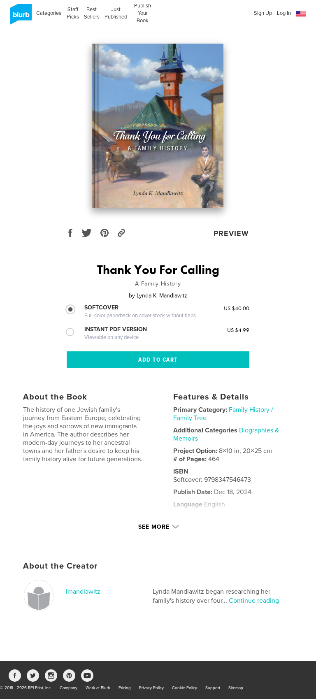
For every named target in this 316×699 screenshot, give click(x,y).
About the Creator (60, 566)
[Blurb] (19, 17)
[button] (301, 14)
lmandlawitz (83, 592)
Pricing (124, 687)
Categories (48, 13)
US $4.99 (238, 330)
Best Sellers (92, 13)
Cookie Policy (184, 687)
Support (212, 687)
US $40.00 (236, 308)
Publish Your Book (142, 13)
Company (68, 687)
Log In (284, 13)
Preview (231, 233)
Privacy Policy (151, 687)
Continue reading (254, 601)
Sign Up (263, 13)
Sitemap (235, 687)
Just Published (116, 13)
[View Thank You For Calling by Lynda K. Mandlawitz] (157, 126)
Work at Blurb (98, 687)
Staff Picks (73, 13)
